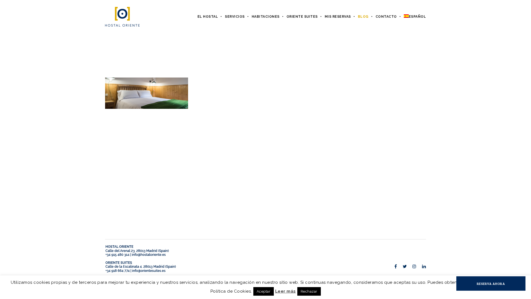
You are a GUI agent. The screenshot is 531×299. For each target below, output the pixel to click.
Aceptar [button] (264, 291)
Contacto (386, 17)
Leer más (285, 291)
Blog (363, 17)
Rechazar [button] (309, 291)
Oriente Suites (302, 17)
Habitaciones (266, 17)
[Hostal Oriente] (122, 17)
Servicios (235, 17)
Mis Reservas (338, 17)
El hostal (207, 17)
